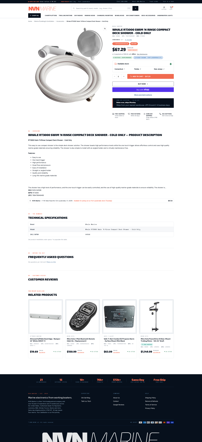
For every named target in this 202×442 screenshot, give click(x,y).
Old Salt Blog (85, 398)
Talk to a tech (168, 1)
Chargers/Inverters (105, 15)
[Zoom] (105, 29)
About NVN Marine (138, 1)
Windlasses (119, 15)
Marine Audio (90, 15)
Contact (116, 401)
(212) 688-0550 (122, 1)
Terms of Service (151, 405)
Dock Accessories (148, 15)
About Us (116, 398)
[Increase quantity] (124, 76)
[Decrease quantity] (114, 76)
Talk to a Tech (86, 401)
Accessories (60, 21)
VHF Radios (78, 15)
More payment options (143, 95)
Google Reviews (118, 405)
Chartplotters (51, 15)
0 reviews (128, 40)
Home (30, 21)
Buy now (142, 84)
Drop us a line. (51, 262)
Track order (154, 1)
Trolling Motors (65, 15)
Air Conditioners (133, 15)
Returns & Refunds (151, 401)
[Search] (135, 8)
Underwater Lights (165, 15)
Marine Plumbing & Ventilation (44, 21)
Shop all (35, 15)
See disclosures (142, 54)
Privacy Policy (150, 408)
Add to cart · (141, 76)
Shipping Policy (150, 398)
